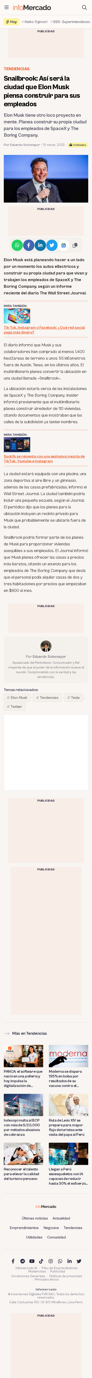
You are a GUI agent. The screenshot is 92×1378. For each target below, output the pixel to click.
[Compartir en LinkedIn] (40, 245)
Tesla (75, 698)
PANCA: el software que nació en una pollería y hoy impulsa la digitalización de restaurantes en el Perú (23, 1078)
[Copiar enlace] (75, 245)
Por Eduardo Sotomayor (22, 145)
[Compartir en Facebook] (28, 245)
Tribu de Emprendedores (59, 1268)
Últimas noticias (35, 1218)
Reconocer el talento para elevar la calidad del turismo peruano (21, 1174)
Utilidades (34, 1237)
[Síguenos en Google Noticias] (63, 245)
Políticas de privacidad (65, 1276)
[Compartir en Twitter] (52, 245)
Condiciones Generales (28, 1276)
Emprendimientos (24, 1228)
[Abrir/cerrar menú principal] (6, 7)
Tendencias (16, 68)
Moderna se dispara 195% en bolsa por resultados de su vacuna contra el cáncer (65, 1078)
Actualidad (61, 1218)
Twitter (16, 707)
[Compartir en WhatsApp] (17, 245)
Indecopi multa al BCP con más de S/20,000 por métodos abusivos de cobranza (22, 1127)
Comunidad (56, 1237)
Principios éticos (47, 1279)
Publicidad (57, 1271)
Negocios (51, 1228)
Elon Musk (19, 698)
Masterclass (37, 1271)
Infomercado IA (26, 1268)
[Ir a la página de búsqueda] (84, 7)
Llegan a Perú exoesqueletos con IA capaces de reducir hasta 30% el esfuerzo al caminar (67, 1176)
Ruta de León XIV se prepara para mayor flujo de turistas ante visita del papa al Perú (66, 1127)
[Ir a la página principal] (32, 7)
